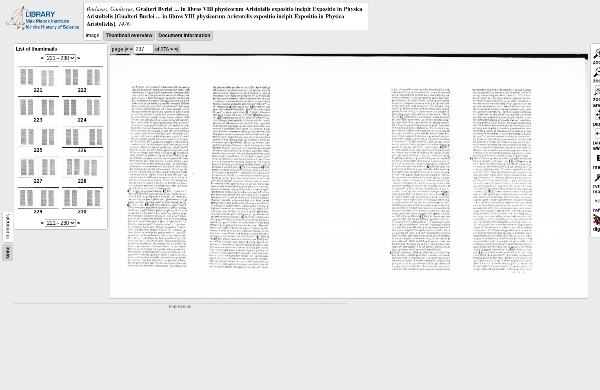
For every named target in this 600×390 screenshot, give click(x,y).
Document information (184, 35)
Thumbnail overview (129, 35)
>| (176, 49)
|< (126, 49)
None (8, 252)
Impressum (180, 306)
